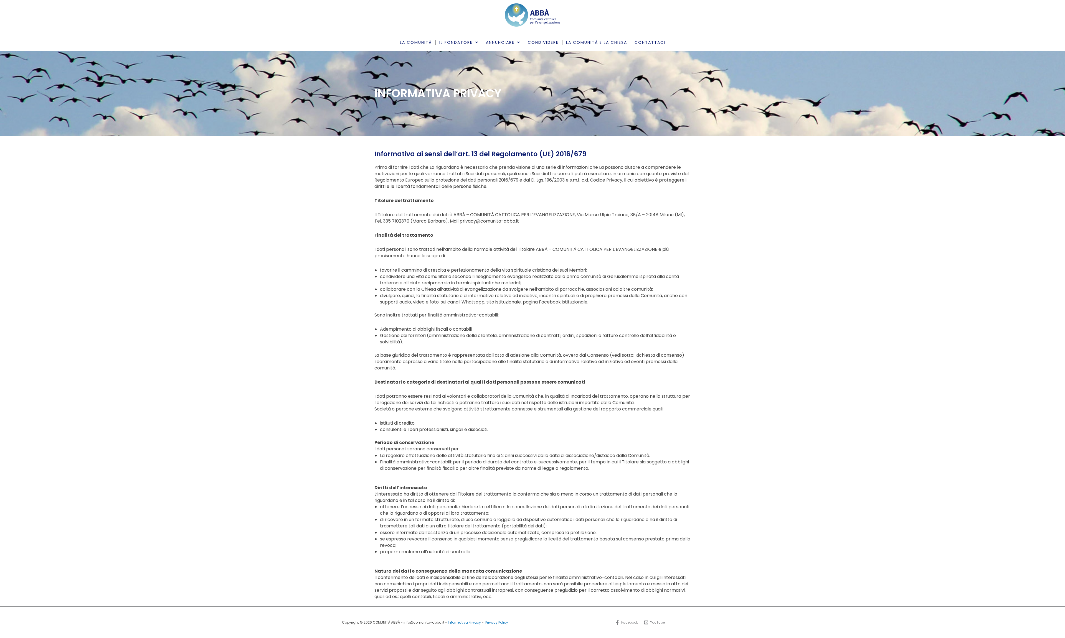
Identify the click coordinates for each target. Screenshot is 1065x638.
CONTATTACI (650, 42)
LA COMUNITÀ (416, 42)
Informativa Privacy (464, 622)
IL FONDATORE (456, 42)
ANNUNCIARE (500, 42)
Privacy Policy (496, 622)
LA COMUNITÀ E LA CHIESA (596, 42)
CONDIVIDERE (543, 42)
